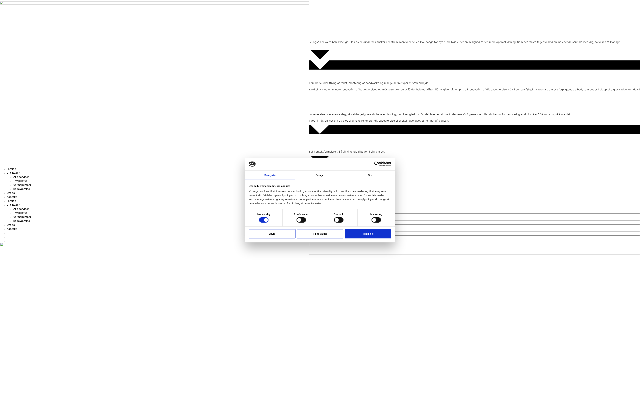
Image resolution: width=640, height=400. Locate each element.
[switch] (301, 220)
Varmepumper (22, 185)
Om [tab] (370, 175)
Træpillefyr (20, 181)
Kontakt (12, 197)
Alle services (21, 177)
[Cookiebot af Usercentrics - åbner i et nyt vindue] (376, 164)
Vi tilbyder (13, 173)
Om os (11, 193)
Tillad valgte (320, 233)
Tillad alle (368, 233)
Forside (11, 169)
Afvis (272, 233)
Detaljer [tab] (320, 175)
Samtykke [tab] (270, 175)
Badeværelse (21, 189)
